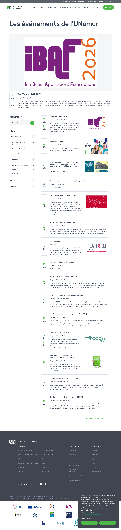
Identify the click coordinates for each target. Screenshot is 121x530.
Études (33, 8)
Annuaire (74, 1)
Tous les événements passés (94, 419)
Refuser (107, 523)
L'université (72, 450)
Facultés (41, 8)
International (76, 8)
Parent (44, 467)
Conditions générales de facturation (58, 498)
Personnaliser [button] (85, 519)
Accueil (11, 13)
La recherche (64, 8)
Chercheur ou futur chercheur (28, 459)
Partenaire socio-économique (28, 463)
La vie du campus (74, 465)
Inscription (108, 7)
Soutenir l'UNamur (75, 480)
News (95, 1)
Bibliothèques (82, 1)
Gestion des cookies (38, 498)
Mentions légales (14, 498)
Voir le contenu (60, 72)
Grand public (46, 472)
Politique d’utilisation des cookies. (92, 514)
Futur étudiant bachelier (26, 450)
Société (86, 8)
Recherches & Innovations (73, 471)
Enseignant (22, 467)
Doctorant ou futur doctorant (27, 455)
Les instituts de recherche (74, 460)
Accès (94, 463)
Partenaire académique (49, 459)
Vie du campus (52, 8)
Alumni (44, 463)
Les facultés (73, 455)
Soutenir (90, 1)
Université (95, 8)
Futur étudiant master (49, 450)
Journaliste (22, 472)
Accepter (89, 523)
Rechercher (66, 1)
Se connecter (96, 476)
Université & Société (75, 476)
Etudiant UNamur (47, 455)
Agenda (101, 1)
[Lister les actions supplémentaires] (110, 1)
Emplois (94, 467)
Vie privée (26, 498)
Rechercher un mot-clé (19, 123)
